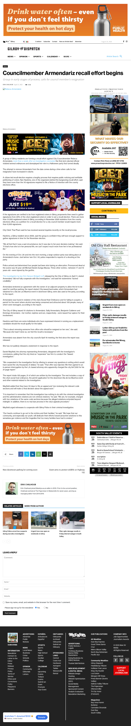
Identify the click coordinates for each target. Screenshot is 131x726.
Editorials (26, 672)
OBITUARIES (58, 634)
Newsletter (12, 653)
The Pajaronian (97, 686)
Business (26, 653)
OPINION (26, 666)
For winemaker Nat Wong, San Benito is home (114, 341)
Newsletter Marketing (76, 694)
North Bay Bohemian (99, 652)
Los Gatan (95, 673)
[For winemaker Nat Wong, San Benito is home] (95, 343)
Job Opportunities (120, 637)
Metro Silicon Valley (98, 649)
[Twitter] (26, 454)
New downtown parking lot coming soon (20, 470)
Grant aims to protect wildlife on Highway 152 (67, 471)
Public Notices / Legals (74, 647)
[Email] (44, 454)
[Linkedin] (32, 454)
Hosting (71, 676)
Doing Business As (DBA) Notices (75, 659)
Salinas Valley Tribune (99, 684)
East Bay (94, 710)
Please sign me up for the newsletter (19, 608)
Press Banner (96, 679)
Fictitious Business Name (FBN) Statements (75, 653)
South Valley (96, 713)
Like (115, 224)
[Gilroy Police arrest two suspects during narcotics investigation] (15, 520)
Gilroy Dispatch (97, 663)
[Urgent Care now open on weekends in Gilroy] (43, 520)
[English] (24, 41)
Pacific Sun (95, 655)
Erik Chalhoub (8, 85)
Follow (114, 229)
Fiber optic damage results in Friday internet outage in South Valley (70, 533)
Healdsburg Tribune (98, 666)
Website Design (74, 674)
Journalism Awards (121, 639)
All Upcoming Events (42, 671)
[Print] (50, 454)
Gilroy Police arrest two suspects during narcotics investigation (107, 291)
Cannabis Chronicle (98, 708)
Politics (26, 661)
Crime (25, 655)
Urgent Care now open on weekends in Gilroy (114, 306)
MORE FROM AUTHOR (34, 506)
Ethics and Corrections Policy (12, 681)
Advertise (26, 637)
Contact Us (12, 656)
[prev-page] (4, 541)
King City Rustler (97, 671)
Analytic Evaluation (76, 692)
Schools (26, 658)
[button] (115, 56)
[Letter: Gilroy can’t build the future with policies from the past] (95, 330)
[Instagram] (126, 41)
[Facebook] (123, 41)
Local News (27, 650)
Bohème (94, 705)
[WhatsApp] (38, 454)
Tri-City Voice (96, 691)
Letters (25, 674)
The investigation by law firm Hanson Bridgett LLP (23, 276)
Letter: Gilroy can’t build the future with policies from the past (115, 330)
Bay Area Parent (97, 702)
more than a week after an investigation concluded (34, 161)
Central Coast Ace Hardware (57, 660)
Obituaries (57, 637)
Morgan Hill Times (98, 676)
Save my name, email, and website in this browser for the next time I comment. (38, 602)
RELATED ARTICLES (12, 506)
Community (27, 669)
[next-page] (8, 541)
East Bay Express (98, 642)
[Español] (27, 41)
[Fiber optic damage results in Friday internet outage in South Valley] (72, 520)
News (5, 66)
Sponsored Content (76, 689)
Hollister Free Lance (99, 668)
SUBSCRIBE (12, 645)
